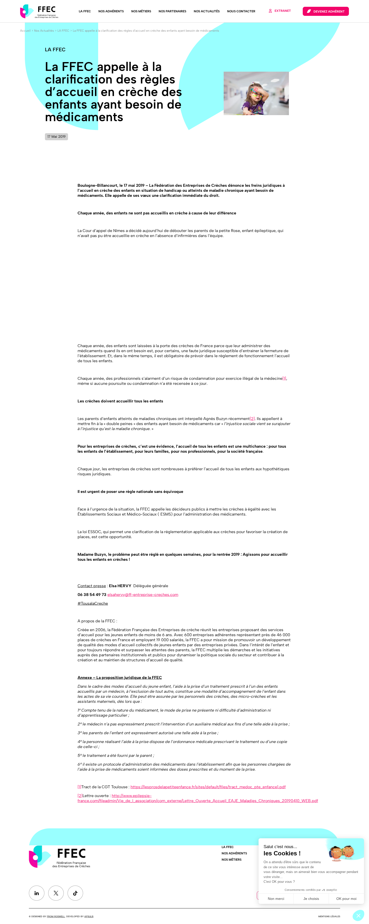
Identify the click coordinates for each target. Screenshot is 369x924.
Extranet (283, 11)
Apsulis (88, 916)
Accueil (25, 30)
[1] (284, 378)
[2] (252, 418)
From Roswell (56, 916)
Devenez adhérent (329, 11)
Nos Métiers (141, 11)
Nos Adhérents (111, 11)
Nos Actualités (207, 11)
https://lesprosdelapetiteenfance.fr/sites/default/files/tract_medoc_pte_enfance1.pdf (208, 786)
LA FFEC (85, 11)
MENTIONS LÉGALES (329, 916)
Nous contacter (241, 11)
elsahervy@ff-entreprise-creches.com (142, 594)
